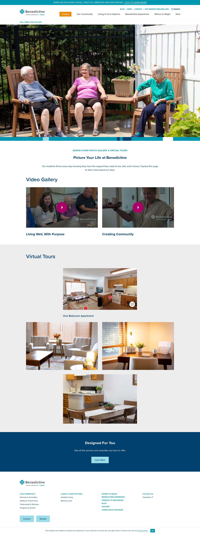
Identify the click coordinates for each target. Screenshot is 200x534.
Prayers (106, 506)
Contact (65, 14)
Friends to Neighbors (112, 500)
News (129, 9)
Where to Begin (162, 14)
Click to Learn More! (135, 2)
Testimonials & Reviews (29, 504)
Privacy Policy (143, 530)
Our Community (85, 14)
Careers (27, 518)
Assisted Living (67, 497)
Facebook (147, 497)
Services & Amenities (28, 497)
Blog (122, 9)
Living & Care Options (109, 14)
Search (177, 9)
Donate (43, 518)
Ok (152, 530)
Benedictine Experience (137, 14)
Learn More (100, 460)
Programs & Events (27, 508)
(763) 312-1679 (36, 22)
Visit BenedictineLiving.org (157, 9)
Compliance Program (112, 509)
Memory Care (66, 500)
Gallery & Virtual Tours (29, 500)
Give (178, 14)
